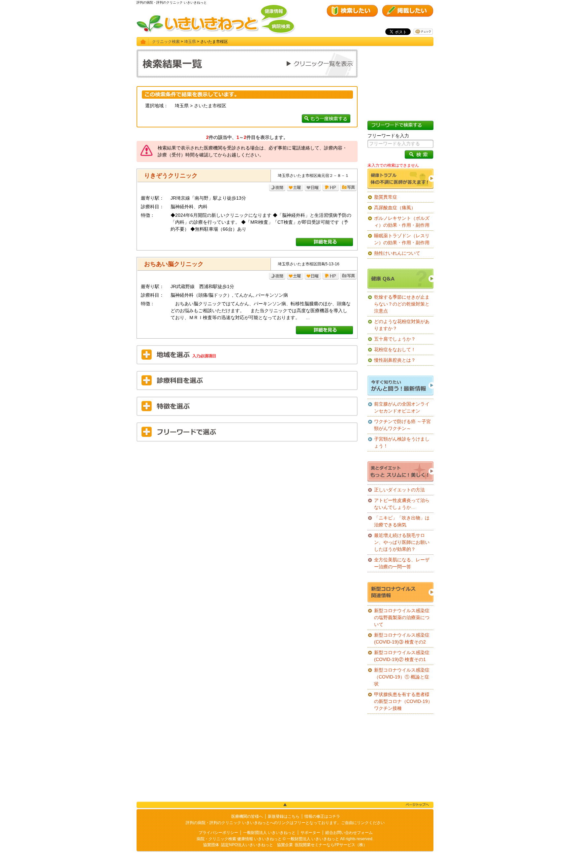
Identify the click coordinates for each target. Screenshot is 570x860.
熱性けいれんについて (397, 253)
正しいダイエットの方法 (399, 489)
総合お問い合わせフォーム (349, 832)
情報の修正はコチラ (322, 816)
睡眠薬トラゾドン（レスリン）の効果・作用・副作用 (401, 239)
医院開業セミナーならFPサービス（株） (331, 845)
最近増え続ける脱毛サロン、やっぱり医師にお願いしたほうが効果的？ (401, 542)
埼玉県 (190, 41)
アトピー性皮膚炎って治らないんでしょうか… (401, 504)
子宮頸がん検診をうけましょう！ (401, 442)
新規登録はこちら (284, 816)
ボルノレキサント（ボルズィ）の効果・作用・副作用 (401, 221)
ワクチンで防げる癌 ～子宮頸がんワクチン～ (402, 425)
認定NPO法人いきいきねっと (247, 845)
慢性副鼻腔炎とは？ (395, 360)
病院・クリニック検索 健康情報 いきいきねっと (239, 839)
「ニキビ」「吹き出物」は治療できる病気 (401, 521)
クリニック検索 (166, 41)
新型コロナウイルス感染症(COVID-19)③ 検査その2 (401, 638)
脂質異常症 (385, 197)
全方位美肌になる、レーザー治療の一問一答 (401, 563)
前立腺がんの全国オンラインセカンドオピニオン (401, 407)
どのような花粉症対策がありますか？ (401, 325)
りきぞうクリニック (171, 175)
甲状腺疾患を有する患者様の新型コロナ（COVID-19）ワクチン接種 (403, 701)
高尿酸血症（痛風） (395, 207)
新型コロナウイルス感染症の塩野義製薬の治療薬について (401, 617)
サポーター (310, 832)
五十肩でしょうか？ (395, 339)
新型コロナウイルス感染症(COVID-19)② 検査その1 (401, 656)
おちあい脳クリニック (174, 264)
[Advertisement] (247, 494)
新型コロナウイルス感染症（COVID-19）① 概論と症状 (401, 676)
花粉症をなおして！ (395, 349)
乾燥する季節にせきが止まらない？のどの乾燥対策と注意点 (401, 304)
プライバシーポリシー (218, 832)
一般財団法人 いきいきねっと (269, 832)
